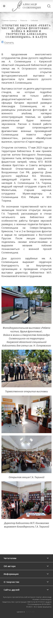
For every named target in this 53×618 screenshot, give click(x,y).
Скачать (9, 42)
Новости (23, 20)
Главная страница (9, 20)
